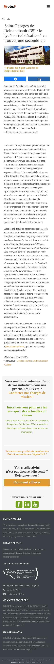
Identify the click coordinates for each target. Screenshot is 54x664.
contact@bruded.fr (15, 594)
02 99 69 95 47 (14, 589)
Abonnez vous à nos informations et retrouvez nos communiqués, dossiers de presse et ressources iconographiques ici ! (23, 553)
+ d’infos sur (11, 67)
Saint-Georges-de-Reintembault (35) (21, 69)
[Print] (10, 18)
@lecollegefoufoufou (14, 346)
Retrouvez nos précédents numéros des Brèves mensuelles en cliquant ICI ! (27, 452)
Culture (7, 364)
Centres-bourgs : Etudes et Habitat (32, 361)
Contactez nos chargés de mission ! (27, 395)
